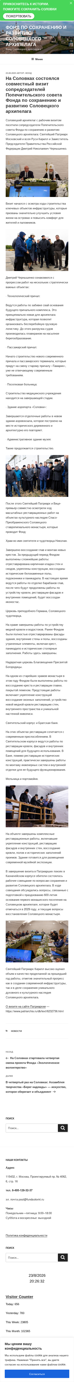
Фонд (28, 73)
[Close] (71, 3)
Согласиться (37, 1374)
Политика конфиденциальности (26, 1235)
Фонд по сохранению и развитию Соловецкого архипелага (36, 35)
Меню (39, 59)
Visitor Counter (19, 1297)
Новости (16, 1031)
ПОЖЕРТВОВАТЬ (18, 16)
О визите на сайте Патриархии (26, 1006)
